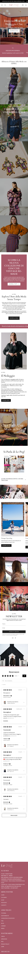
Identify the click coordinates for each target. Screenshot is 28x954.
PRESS (2, 928)
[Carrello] (25, 5)
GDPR (2, 946)
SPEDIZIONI (4, 939)
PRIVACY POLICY (5, 944)
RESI (2, 941)
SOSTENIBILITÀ (5, 915)
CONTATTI (3, 905)
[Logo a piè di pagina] (6, 866)
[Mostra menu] (1, 5)
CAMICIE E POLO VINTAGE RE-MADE (14, 111)
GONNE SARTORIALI (14, 76)
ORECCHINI (14, 95)
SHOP (2, 900)
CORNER (3, 926)
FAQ (2, 920)
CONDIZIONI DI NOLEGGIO (8, 918)
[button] (19, 676)
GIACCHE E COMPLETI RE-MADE (14, 86)
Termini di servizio (9, 635)
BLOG (2, 923)
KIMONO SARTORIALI (14, 102)
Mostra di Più (11, 718)
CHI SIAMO (4, 897)
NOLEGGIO (4, 902)
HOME (2, 895)
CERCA (3, 936)
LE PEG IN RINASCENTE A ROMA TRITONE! (12, 479)
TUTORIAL (3, 913)
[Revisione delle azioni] (24, 690)
